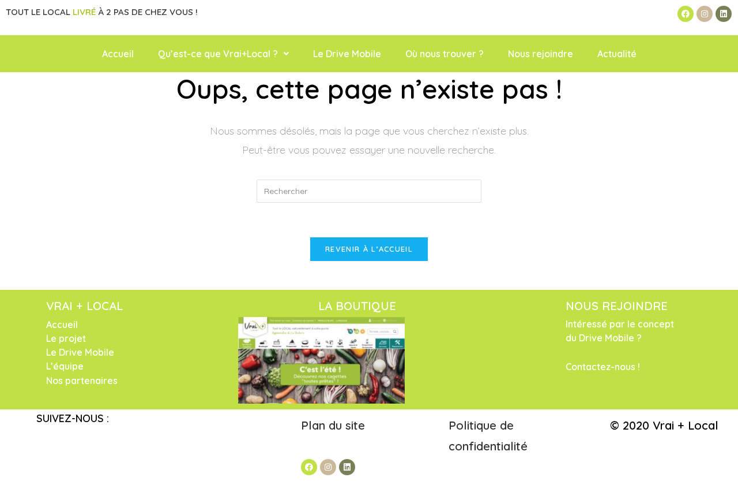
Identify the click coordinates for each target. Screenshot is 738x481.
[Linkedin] (724, 14)
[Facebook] (685, 14)
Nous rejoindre (540, 53)
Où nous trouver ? (444, 53)
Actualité (617, 53)
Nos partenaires (82, 380)
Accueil (118, 53)
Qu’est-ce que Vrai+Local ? (218, 53)
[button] (223, 53)
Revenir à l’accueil (369, 248)
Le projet (66, 338)
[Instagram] (704, 14)
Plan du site (334, 425)
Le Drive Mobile (347, 53)
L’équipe (65, 366)
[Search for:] (369, 190)
